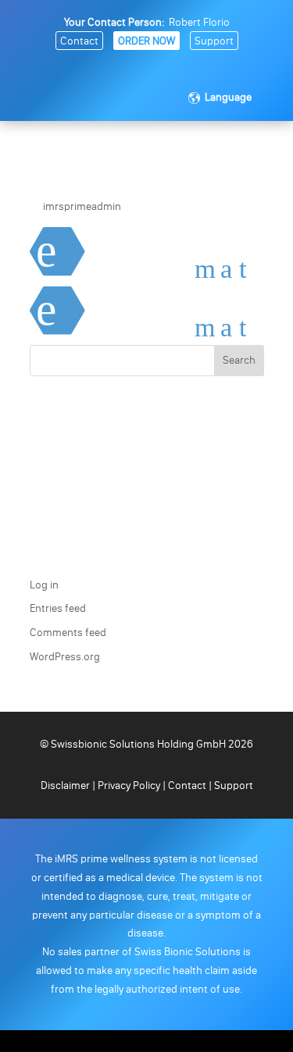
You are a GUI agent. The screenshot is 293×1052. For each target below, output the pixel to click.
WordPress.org (65, 656)
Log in (44, 585)
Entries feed (58, 608)
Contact (79, 41)
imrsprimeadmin (82, 206)
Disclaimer (66, 785)
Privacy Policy (129, 785)
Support (214, 41)
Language (228, 97)
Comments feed (68, 632)
